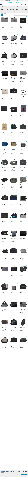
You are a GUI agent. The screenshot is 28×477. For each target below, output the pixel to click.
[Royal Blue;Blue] (1, 148)
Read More (14, 11)
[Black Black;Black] (2, 148)
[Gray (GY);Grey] (20, 77)
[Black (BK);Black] (11, 77)
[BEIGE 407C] (11, 148)
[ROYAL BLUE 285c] (21, 148)
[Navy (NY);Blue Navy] (21, 77)
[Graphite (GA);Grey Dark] (20, 184)
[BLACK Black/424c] (20, 148)
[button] (7, 0)
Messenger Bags (10, 14)
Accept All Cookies (23, 474)
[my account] (22, 4)
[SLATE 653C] (12, 148)
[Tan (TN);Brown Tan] (12, 77)
